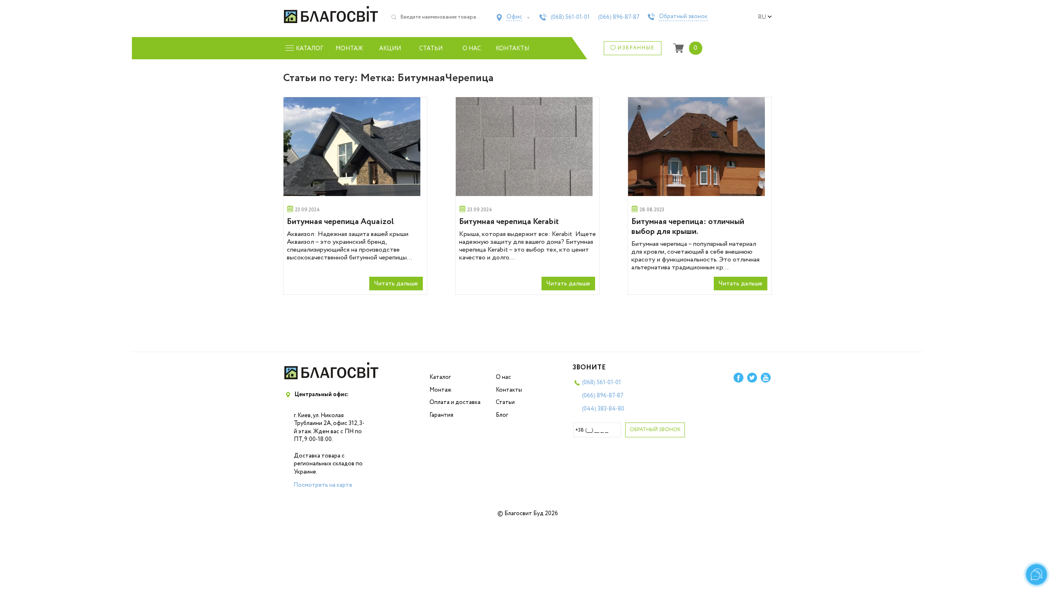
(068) (570, 17)
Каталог (440, 377)
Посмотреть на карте (322, 485)
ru (762, 17)
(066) (619, 17)
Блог (502, 415)
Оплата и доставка (455, 402)
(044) (603, 409)
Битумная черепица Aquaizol (340, 222)
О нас (471, 48)
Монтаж (349, 48)
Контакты (512, 48)
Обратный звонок (683, 17)
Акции (390, 48)
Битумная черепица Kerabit (509, 222)
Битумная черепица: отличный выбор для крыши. (687, 227)
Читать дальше (396, 283)
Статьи (431, 48)
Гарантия (441, 415)
